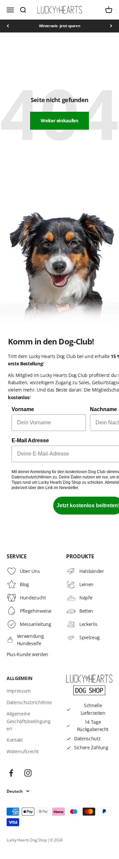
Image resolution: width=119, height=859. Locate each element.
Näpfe (85, 597)
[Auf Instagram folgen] (27, 772)
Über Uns (30, 571)
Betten (86, 611)
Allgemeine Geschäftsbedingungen (29, 721)
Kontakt (15, 740)
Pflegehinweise (36, 611)
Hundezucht (33, 597)
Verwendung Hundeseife (30, 639)
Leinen (86, 584)
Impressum (19, 691)
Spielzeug (89, 637)
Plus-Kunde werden (27, 654)
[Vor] (111, 26)
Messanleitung (35, 624)
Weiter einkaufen (59, 120)
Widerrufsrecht (23, 751)
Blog (24, 584)
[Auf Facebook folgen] (11, 772)
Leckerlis (88, 624)
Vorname (23, 409)
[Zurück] (8, 26)
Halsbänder (91, 571)
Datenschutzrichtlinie (29, 702)
